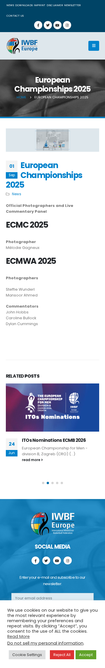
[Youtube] (57, 25)
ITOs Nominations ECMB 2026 (54, 440)
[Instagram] (67, 25)
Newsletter (72, 5)
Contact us (15, 16)
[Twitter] (48, 25)
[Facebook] (38, 25)
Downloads (24, 5)
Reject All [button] (62, 654)
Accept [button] (86, 654)
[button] (43, 483)
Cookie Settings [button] (27, 654)
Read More (18, 636)
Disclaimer (55, 5)
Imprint (40, 5)
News (10, 5)
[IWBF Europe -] (22, 45)
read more (31, 460)
